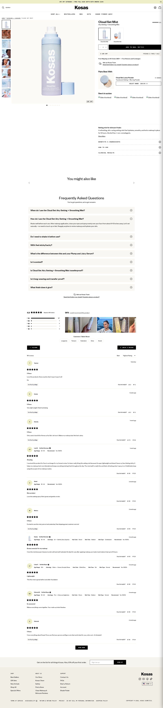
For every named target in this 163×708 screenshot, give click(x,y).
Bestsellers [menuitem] (69, 14)
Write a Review (129, 348)
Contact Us (64, 677)
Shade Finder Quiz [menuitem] (103, 14)
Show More (112, 136)
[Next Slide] (134, 325)
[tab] (46, 105)
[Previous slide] (29, 183)
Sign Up (120, 662)
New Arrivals (15, 684)
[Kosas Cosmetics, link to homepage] (81, 8)
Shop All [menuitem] (55, 14)
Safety (37, 684)
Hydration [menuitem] (84, 341)
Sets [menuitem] (89, 14)
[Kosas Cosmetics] (146, 674)
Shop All (13, 687)
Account (63, 687)
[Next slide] (134, 183)
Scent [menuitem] (100, 341)
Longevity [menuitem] (64, 341)
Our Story (38, 677)
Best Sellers (15, 677)
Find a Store (39, 687)
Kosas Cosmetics (146, 700)
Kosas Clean (39, 680)
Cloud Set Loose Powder (125, 77)
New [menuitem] (81, 14)
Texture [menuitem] (73, 341)
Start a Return (65, 684)
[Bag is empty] (160, 7)
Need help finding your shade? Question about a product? (121, 65)
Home (3, 18)
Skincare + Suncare (14, 18)
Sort (118, 356)
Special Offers (16, 690)
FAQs (62, 680)
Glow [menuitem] (92, 341)
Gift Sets (14, 680)
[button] (138, 83)
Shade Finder (65, 690)
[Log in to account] (155, 7)
